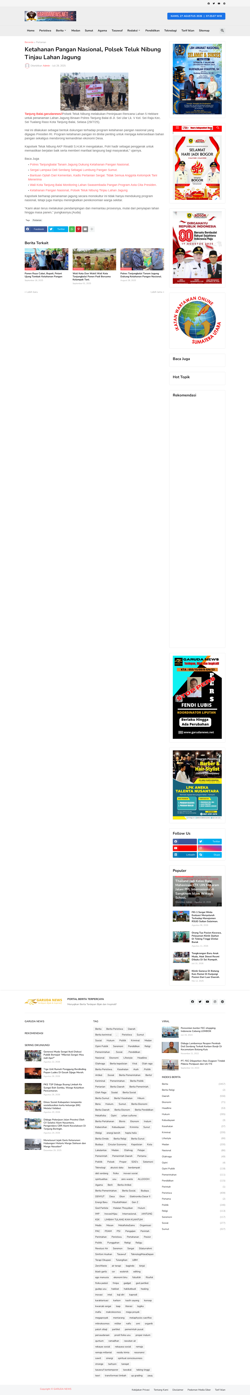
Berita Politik (137, 1081)
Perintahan (101, 1237)
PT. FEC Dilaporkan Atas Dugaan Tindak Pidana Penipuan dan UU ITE (203, 1062)
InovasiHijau (110, 1213)
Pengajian (130, 1231)
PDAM (108, 1231)
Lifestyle (127, 1057)
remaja (139, 1346)
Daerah (131, 1029)
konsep (148, 1300)
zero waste (127, 1179)
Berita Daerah (117, 1086)
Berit (110, 1185)
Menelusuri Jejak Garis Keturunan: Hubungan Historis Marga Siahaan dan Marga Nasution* (65, 1143)
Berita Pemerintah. (139, 1086)
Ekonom (134, 1121)
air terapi (116, 1265)
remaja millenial (103, 1352)
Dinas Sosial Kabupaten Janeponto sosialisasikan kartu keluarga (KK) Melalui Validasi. (63, 1105)
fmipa (116, 1283)
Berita (60, 30)
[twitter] (214, 3)
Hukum (110, 1040)
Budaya (99, 1144)
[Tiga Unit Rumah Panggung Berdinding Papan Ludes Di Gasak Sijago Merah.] (33, 1073)
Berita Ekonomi (139, 1104)
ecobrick (124, 1271)
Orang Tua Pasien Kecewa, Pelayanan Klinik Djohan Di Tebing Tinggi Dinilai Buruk (206, 937)
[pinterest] (224, 3)
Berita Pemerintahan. (106, 1190)
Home (31, 30)
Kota (149, 1144)
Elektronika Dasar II (140, 1196)
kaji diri (120, 1294)
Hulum (141, 1208)
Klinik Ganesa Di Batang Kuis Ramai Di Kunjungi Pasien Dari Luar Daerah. (206, 974)
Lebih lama (156, 292)
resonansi (139, 1352)
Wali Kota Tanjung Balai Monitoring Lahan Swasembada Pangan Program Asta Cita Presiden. (93, 185)
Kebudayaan (118, 1127)
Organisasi (145, 1225)
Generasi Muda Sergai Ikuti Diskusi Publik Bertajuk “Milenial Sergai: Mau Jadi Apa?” (64, 1054)
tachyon (112, 1364)
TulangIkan (121, 1260)
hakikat (115, 1289)
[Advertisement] (197, 522)
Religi (147, 1046)
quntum (99, 1340)
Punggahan (113, 1242)
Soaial (114, 1092)
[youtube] (219, 3)
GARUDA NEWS (62, 1389)
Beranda (29, 42)
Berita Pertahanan (104, 1121)
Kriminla (134, 1127)
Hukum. (109, 1104)
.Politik (147, 1069)
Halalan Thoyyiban (123, 1208)
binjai (142, 1265)
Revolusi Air (101, 1248)
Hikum (140, 1098)
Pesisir (147, 1237)
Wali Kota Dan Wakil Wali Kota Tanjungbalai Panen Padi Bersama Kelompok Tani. (92, 276)
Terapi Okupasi (103, 1260)
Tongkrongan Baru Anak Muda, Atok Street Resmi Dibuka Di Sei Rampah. (205, 956)
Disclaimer (177, 1389)
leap (118, 1306)
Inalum (147, 1121)
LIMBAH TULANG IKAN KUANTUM (124, 1219)
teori (97, 1375)
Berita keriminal (103, 1034)
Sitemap (204, 30)
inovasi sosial (130, 1173)
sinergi (109, 1358)
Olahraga (100, 1063)
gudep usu (100, 1289)
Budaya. (145, 1190)
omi (138, 1323)
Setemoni (148, 1161)
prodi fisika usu (122, 1335)
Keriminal (100, 1081)
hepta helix (131, 1133)
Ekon (122, 1196)
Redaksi (132, 30)
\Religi (98, 1133)
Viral (134, 1063)
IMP (97, 1213)
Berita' (148, 1075)
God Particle (101, 1208)
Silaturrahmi (145, 1248)
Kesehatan (122, 1069)
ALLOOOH (143, 1179)
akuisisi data (116, 1167)
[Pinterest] (78, 229)
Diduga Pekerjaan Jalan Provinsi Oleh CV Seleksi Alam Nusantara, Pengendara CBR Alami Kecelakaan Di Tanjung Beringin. (65, 1124)
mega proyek (132, 1312)
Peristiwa (45, 30)
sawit (98, 1358)
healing (144, 1289)
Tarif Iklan (187, 30)
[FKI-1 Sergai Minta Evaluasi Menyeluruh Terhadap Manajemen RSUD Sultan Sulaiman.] (181, 916)
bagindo (130, 1265)
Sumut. (122, 1104)
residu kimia (123, 1352)
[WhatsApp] (72, 229)
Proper (123, 1161)
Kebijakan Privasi (140, 1389)
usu (114, 1179)
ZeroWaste (101, 1265)
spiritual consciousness (130, 1358)
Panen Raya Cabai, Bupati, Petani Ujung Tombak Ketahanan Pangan (43, 275)
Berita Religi (120, 1138)
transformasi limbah (115, 1375)
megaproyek (101, 1317)
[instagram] (210, 848)
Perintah (144, 1231)
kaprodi (133, 1294)
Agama (102, 30)
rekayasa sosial (123, 1346)
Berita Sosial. (129, 1190)
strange (99, 1364)
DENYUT (99, 1196)
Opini (113, 1115)
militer (117, 1323)
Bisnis (122, 1121)
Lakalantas (101, 1150)
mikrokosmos (102, 1323)
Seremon (117, 1248)
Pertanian (41, 42)
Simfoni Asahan (103, 1254)
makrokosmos (113, 1312)
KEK (97, 1219)
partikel (116, 1329)
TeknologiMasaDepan (142, 1254)
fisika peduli (101, 1283)
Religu (139, 1242)
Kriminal (135, 1040)
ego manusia (102, 1277)
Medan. (115, 1150)
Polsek (110, 1161)
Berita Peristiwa (114, 1029)
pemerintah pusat (134, 1329)
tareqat (125, 1364)
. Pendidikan (133, 1052)
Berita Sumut (102, 1098)
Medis (98, 1225)
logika (140, 1306)
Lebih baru (32, 292)
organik (149, 1323)
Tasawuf (117, 30)
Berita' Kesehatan (123, 1098)
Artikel (98, 1075)
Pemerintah (101, 1156)
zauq (149, 1375)
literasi (128, 1306)
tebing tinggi (143, 1369)
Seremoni (118, 1046)
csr (113, 1271)
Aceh (136, 1069)
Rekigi (127, 1242)
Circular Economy (117, 1144)
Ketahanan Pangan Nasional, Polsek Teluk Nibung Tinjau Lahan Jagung (79, 190)
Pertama (141, 1156)
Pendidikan (152, 30)
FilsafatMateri (119, 1202)
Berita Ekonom (122, 1109)
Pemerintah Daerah (122, 1156)
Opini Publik (101, 1046)
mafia (98, 1312)
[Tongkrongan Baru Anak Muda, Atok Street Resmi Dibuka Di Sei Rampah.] (181, 957)
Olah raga (147, 1063)
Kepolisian (136, 1144)
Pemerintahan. (117, 1081)
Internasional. (129, 1213)
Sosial (98, 1040)
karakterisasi (101, 1300)
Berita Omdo (102, 1138)
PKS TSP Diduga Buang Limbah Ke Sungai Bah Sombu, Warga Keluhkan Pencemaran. (64, 1087)
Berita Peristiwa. (103, 1069)
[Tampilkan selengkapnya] (92, 229)
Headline (142, 1057)
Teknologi (170, 30)
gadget (127, 1283)
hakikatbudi (130, 1289)
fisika (116, 1173)
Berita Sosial (129, 1092)
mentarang (118, 1317)
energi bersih (113, 1133)
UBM (135, 1260)
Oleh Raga (100, 1092)
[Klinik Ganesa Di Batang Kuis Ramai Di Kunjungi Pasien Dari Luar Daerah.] (181, 975)
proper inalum (143, 1335)
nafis (128, 1323)
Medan (75, 30)
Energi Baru (101, 1202)
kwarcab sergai (103, 1306)
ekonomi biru (120, 1277)
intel (109, 1294)
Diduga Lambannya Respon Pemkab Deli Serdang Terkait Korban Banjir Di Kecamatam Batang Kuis (201, 1046)
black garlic (101, 1271)
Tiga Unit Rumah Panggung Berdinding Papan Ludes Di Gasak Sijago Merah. (65, 1071)
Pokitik (98, 1161)
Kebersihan (101, 1127)
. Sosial (118, 1052)
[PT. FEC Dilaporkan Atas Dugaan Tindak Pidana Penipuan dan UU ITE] (170, 1064)
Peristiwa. (117, 1237)
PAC (97, 1231)
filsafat (149, 1277)
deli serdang (101, 1173)
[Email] (85, 229)
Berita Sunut (137, 1138)
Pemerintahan (102, 1052)
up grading (137, 1375)
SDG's (134, 1161)
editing (136, 1271)
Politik (122, 1040)
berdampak (134, 1167)
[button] (222, 31)
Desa (112, 1196)
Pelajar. (141, 1150)
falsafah (136, 1277)
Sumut (89, 30)
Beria (98, 1104)
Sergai (130, 1248)
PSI (118, 1231)
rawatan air (130, 1340)
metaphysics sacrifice (140, 1317)
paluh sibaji (101, 1329)
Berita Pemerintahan (129, 1075)
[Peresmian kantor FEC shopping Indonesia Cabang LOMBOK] (170, 1032)
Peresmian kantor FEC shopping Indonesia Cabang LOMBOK (198, 1030)
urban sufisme (129, 1115)
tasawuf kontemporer (106, 1369)
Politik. (98, 1242)
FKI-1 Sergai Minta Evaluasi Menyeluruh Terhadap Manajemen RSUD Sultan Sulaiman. (205, 917)
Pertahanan (133, 1237)
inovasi (99, 1294)
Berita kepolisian (118, 1063)
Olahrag (128, 1150)
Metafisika (100, 1115)
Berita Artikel (124, 1185)
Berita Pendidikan (144, 1109)
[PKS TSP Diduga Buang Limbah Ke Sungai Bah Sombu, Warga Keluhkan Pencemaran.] (33, 1088)
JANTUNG (146, 1213)
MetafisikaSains (126, 1225)
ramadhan (114, 1340)
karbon (117, 1300)
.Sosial (110, 1075)
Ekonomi (114, 1057)
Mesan (109, 1225)
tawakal (127, 1369)
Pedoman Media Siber (199, 1389)
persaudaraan (102, 1335)
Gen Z (135, 1202)
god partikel (142, 1283)
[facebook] (209, 3)
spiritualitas (101, 1179)
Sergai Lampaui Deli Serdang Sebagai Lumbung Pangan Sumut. (74, 170)
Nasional (99, 1057)
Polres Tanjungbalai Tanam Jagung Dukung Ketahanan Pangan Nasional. (80, 164)
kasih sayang (132, 1300)
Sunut (146, 1127)
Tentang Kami (161, 1389)
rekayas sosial (102, 1346)
